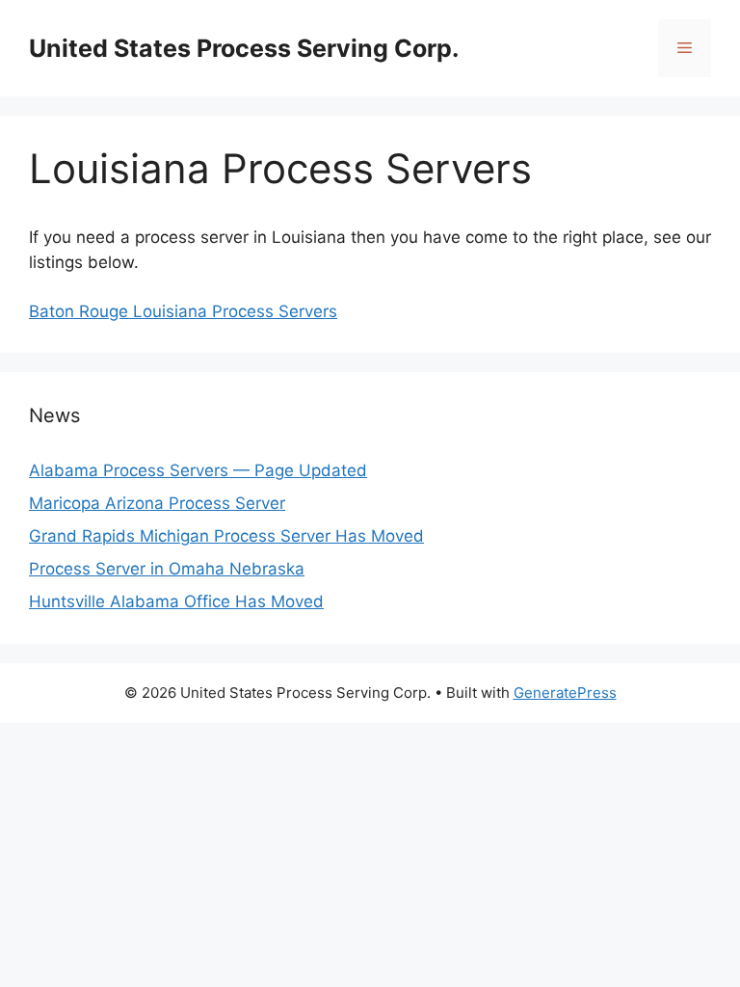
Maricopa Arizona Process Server (157, 503)
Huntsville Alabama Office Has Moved (176, 601)
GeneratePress (565, 692)
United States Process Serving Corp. (244, 48)
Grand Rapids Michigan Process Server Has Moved (226, 536)
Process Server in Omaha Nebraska (166, 568)
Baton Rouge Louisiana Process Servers (183, 311)
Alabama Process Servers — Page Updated (198, 470)
